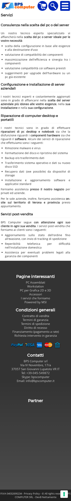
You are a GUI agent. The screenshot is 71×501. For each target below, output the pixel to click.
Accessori (35, 294)
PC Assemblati (35, 282)
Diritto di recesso (35, 328)
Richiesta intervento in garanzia (35, 335)
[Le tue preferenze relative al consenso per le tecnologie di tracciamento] (64, 494)
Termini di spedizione (35, 324)
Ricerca (53, 6)
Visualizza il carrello (42, 6)
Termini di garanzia (35, 320)
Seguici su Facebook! (35, 390)
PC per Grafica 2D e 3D (35, 290)
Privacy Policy (32, 493)
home (18, 5)
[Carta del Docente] (35, 442)
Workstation (35, 286)
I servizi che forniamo (35, 298)
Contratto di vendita (35, 316)
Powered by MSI (35, 302)
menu (65, 6)
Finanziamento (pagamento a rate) (35, 332)
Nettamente (49, 497)
